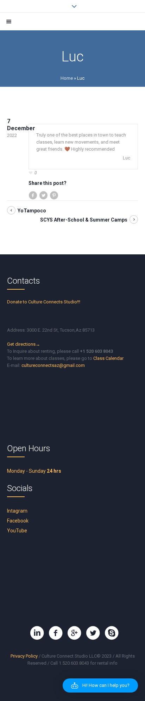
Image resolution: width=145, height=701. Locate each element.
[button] (100, 685)
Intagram (17, 511)
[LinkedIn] (37, 633)
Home (67, 78)
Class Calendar (108, 358)
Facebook (18, 521)
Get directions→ (23, 344)
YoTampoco (32, 210)
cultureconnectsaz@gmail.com (53, 365)
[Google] (74, 633)
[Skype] (112, 633)
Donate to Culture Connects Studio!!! (43, 301)
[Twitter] (93, 633)
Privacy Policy (24, 656)
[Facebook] (56, 633)
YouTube (17, 530)
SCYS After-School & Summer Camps (83, 220)
